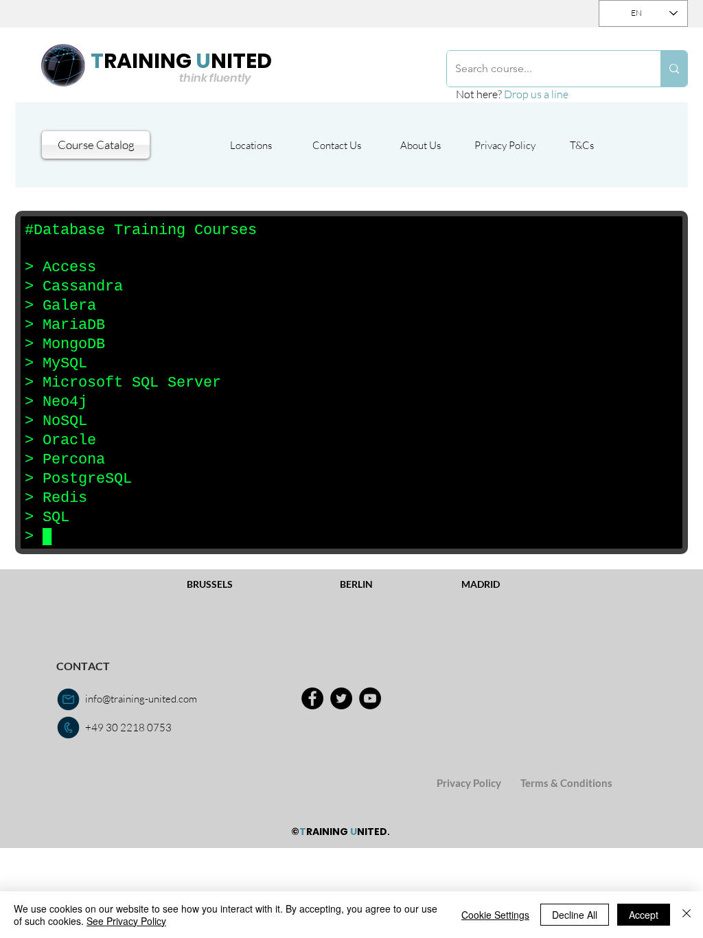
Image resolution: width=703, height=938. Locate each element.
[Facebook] (312, 698)
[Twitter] (341, 698)
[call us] (68, 728)
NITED (241, 61)
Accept (643, 915)
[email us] (68, 699)
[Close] (686, 914)
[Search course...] (673, 69)
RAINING (148, 61)
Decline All (574, 915)
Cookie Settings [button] (495, 915)
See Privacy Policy (126, 921)
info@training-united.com (141, 698)
